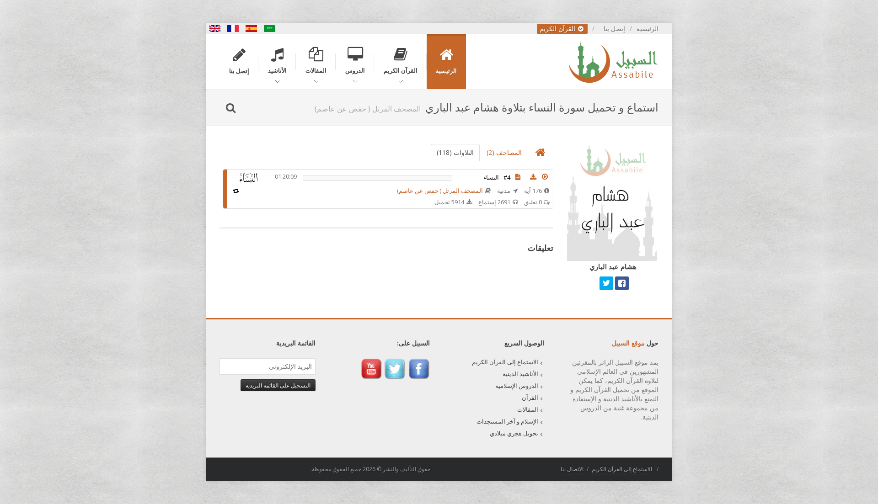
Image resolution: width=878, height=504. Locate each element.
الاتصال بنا (572, 469)
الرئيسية (647, 28)
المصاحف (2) (504, 152)
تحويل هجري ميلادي (514, 433)
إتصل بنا (614, 28)
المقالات (527, 409)
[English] (215, 28)
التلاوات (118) (455, 152)
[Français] (233, 28)
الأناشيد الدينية (520, 374)
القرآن (530, 397)
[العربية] (270, 28)
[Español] (251, 28)
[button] (545, 177)
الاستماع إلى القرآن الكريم (505, 362)
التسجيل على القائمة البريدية (278, 385)
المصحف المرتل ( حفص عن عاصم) (440, 190)
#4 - (496, 177)
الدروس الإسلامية (516, 386)
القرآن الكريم (558, 28)
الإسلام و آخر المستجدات (507, 421)
